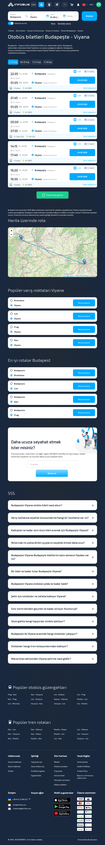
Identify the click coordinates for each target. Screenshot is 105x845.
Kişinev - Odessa (61, 699)
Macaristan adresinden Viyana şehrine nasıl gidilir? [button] (41, 658)
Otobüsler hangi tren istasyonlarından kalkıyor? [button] (39, 646)
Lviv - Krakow (59, 694)
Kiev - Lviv (12, 729)
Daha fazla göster (55, 195)
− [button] (11, 234)
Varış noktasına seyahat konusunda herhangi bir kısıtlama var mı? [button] (50, 517)
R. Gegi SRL (19, 137)
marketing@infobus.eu (22, 808)
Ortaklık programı (38, 771)
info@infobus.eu (19, 805)
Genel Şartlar (82, 762)
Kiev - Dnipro (36, 734)
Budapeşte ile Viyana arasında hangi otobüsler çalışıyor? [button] (44, 633)
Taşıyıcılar (58, 771)
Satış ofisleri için (37, 766)
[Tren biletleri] (49, 4)
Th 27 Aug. (37, 62)
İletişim (12, 792)
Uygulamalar (36, 775)
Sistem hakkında (14, 762)
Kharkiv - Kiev (36, 738)
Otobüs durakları (61, 766)
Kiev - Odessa (36, 729)
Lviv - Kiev (58, 738)
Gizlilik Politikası (83, 766)
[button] (65, 4)
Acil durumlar (59, 775)
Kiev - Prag (12, 699)
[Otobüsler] (41, 4)
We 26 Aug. (24, 62)
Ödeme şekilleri (60, 785)
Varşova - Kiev (37, 703)
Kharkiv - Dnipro (60, 729)
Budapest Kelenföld (56, 74)
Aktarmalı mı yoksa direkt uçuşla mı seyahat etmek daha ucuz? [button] (48, 542)
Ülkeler (57, 762)
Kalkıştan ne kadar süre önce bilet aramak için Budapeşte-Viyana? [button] (49, 530)
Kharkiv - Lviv (82, 699)
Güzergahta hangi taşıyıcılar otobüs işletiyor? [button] (38, 621)
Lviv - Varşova (36, 699)
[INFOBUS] (19, 5)
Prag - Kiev (12, 694)
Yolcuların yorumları (62, 780)
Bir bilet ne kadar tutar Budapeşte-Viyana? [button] (36, 571)
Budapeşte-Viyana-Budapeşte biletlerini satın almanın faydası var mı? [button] (50, 557)
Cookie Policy (82, 771)
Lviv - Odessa (82, 729)
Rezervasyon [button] (84, 303)
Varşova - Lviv (59, 703)
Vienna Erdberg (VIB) (51, 131)
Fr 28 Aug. (48, 62)
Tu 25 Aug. (13, 62)
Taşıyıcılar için (36, 762)
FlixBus (17, 88)
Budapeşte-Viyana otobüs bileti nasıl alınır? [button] (36, 505)
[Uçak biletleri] (57, 4)
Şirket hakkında (14, 766)
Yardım (10, 771)
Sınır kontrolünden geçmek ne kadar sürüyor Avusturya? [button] (44, 608)
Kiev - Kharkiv (13, 738)
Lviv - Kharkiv (82, 703)
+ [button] (11, 230)
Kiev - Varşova (37, 694)
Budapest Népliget (55, 98)
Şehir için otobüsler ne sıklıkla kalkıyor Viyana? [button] (38, 596)
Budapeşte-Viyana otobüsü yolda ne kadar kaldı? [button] (39, 583)
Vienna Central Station (52, 83)
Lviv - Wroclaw (14, 703)
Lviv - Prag (81, 694)
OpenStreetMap (82, 275)
